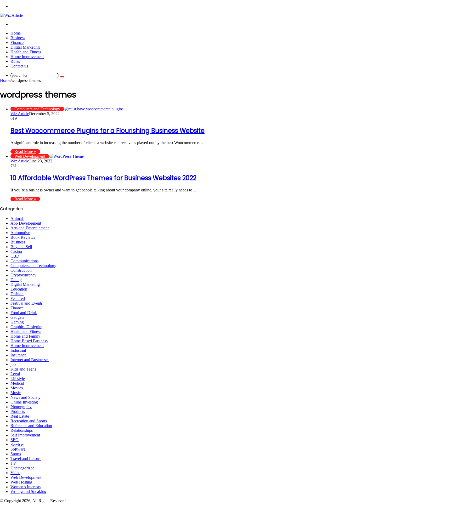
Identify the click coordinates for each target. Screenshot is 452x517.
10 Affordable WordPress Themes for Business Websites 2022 (103, 178)
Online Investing (24, 402)
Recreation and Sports (28, 421)
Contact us (19, 66)
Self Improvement (25, 435)
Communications (24, 261)
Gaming (17, 322)
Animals (17, 218)
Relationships (21, 430)
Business (17, 38)
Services (17, 444)
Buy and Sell (21, 247)
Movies (16, 388)
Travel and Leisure (25, 458)
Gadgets (17, 317)
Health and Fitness (25, 52)
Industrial (18, 350)
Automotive (20, 232)
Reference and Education (31, 425)
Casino (16, 251)
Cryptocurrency (23, 275)
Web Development (25, 477)
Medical (17, 383)
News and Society (25, 397)
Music (15, 392)
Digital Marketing (25, 47)
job (13, 364)
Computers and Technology (33, 265)
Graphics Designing (26, 327)
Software (17, 449)
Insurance (18, 355)
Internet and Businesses (29, 359)
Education (18, 289)
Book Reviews (22, 237)
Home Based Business (29, 341)
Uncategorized (22, 468)
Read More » (25, 151)
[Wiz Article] (11, 15)
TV (13, 463)
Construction (21, 270)
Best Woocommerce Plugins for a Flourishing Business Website (107, 130)
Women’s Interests (25, 487)
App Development (25, 223)
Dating (16, 279)
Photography (21, 407)
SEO (14, 440)
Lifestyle (17, 378)
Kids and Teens (23, 369)
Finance (17, 42)
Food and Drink (23, 312)
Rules (15, 61)
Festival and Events (26, 303)
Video (15, 472)
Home (15, 33)
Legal (15, 374)
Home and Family (25, 336)
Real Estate (19, 416)
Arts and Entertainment (29, 228)
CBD (14, 256)
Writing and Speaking (28, 491)
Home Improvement (27, 56)
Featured (17, 298)
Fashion (17, 294)
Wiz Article (19, 113)
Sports (15, 454)
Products (17, 411)
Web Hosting (21, 482)
